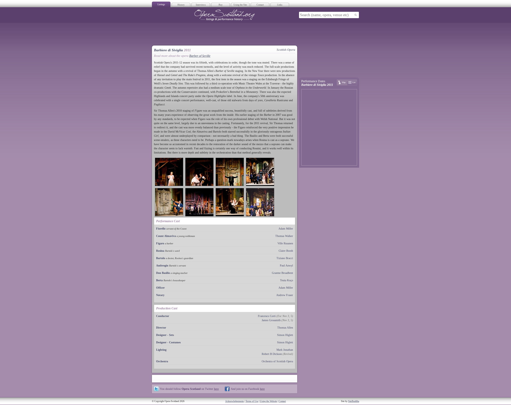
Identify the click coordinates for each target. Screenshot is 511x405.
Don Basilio (163, 272)
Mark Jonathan (284, 349)
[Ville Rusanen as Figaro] (230, 172)
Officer (160, 287)
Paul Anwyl (286, 265)
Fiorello (160, 228)
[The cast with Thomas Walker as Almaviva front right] (199, 202)
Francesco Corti (267, 316)
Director (161, 327)
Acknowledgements (234, 401)
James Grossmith (271, 320)
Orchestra (162, 361)
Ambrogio (162, 265)
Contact (260, 4)
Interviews (201, 4)
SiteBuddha (353, 401)
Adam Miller (285, 228)
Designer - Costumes (168, 342)
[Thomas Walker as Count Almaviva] (169, 202)
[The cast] (260, 172)
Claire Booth (286, 250)
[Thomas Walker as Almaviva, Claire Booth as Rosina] (230, 202)
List (354, 82)
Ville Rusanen (285, 243)
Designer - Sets (165, 335)
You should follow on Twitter (189, 388)
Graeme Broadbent (282, 272)
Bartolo (160, 258)
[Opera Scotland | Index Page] (224, 15)
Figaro (160, 243)
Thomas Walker (284, 236)
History (181, 4)
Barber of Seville (199, 55)
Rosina (160, 250)
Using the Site (240, 4)
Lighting (161, 349)
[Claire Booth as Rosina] (169, 172)
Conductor (162, 316)
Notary (160, 295)
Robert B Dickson (272, 354)
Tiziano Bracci (284, 258)
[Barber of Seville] (260, 202)
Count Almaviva (166, 236)
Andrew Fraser (284, 295)
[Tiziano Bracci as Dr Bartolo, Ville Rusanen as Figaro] (199, 172)
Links (279, 4)
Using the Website (268, 401)
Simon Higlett (285, 335)
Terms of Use (252, 401)
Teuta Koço (286, 280)
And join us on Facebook (248, 388)
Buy (221, 4)
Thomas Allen (285, 327)
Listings (161, 4)
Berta (159, 280)
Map (344, 82)
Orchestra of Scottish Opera (277, 361)
